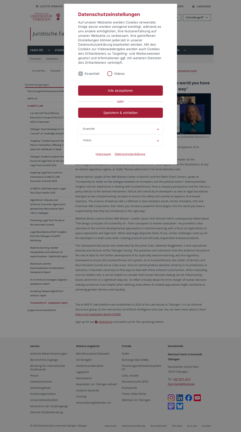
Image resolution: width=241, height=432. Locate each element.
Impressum (103, 154)
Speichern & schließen (120, 113)
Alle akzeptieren (120, 90)
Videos (119, 74)
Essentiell (92, 74)
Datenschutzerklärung (130, 154)
